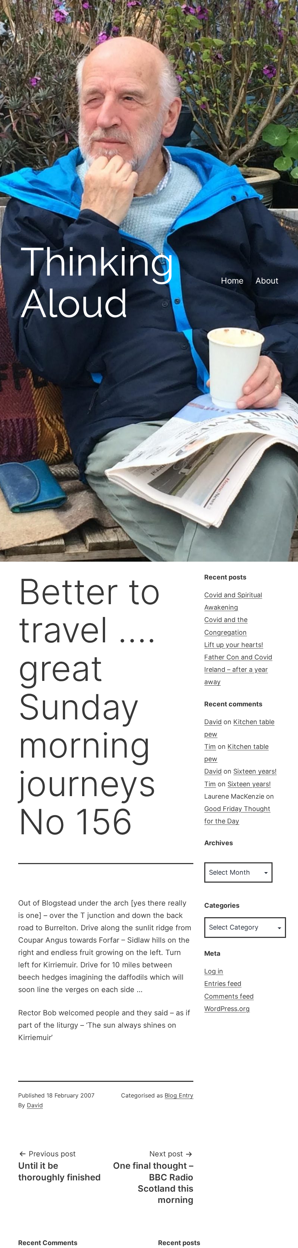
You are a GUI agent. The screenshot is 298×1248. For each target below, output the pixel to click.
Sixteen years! (255, 771)
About (266, 280)
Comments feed (229, 996)
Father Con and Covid (238, 657)
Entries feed (222, 983)
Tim (210, 746)
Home (232, 280)
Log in (213, 971)
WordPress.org (227, 1008)
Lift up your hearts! (233, 645)
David (35, 1105)
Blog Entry (179, 1095)
